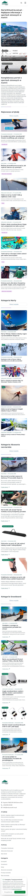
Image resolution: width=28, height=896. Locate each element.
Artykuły (4, 812)
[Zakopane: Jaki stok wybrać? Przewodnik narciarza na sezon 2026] (14, 34)
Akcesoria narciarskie (7, 63)
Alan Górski (3, 163)
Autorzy (4, 845)
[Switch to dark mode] (21, 2)
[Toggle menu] (25, 2)
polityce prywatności (16, 889)
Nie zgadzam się (8, 892)
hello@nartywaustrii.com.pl (10, 807)
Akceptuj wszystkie (20, 892)
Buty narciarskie (5, 875)
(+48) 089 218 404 (7, 805)
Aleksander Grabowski (6, 192)
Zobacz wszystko (14, 116)
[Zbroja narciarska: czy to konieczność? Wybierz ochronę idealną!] (14, 68)
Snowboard (5, 50)
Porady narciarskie (6, 872)
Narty (4, 24)
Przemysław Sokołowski (6, 134)
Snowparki (4, 861)
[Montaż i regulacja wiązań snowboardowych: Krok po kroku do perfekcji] (14, 55)
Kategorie (4, 858)
